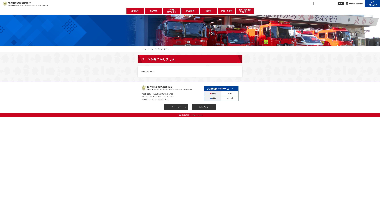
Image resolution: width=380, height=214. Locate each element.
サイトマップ (176, 107)
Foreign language (356, 3)
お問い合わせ (204, 107)
